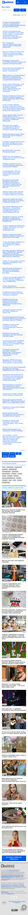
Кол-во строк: (17, 15)
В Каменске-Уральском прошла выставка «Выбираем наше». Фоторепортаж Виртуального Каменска (14, 144)
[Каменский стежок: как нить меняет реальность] (14, 792)
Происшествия (10, 467)
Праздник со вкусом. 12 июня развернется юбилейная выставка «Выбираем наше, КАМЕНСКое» (13, 219)
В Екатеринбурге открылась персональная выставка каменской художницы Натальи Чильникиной (14, 387)
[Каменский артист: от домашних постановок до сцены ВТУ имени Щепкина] (14, 697)
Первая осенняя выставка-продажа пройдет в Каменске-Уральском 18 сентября (13, 236)
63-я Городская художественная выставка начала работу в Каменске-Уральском (12, 45)
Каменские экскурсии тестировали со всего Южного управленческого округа (13, 414)
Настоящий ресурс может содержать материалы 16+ (17, 902)
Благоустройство (6, 473)
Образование (15, 471)
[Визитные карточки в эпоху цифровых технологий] (14, 549)
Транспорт (14, 473)
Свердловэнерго (6, 482)
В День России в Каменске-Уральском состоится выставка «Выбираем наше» (14, 157)
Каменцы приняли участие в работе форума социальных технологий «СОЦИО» (13, 165)
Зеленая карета (6, 727)
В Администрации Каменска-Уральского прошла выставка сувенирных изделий (13, 293)
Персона (20, 473)
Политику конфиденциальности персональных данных (13, 886)
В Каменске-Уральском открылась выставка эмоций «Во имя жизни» (13, 334)
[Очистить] (23, 10)
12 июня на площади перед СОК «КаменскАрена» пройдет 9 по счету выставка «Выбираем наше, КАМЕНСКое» (14, 279)
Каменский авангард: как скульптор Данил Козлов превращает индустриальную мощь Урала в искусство (14, 780)
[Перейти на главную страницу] (8, 2)
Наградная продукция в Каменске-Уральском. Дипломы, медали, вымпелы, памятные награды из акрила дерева (13, 662)
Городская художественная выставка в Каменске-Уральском (12, 311)
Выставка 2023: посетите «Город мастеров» (11, 151)
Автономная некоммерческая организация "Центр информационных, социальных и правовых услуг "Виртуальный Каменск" (12, 876)
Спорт (15, 480)
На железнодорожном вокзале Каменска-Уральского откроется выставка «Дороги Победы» (14, 318)
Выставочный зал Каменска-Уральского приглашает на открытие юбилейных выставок (13, 270)
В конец (12, 456)
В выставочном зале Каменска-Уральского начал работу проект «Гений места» (14, 69)
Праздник (10, 475)
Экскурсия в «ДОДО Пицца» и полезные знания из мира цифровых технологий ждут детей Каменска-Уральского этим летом (13, 637)
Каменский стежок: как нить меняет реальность (12, 803)
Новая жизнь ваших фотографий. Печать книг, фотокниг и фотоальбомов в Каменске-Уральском (13, 511)
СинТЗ (4, 467)
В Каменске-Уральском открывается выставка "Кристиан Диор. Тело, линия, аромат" (13, 423)
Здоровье (16, 475)
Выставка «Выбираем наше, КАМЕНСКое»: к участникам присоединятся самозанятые (13, 361)
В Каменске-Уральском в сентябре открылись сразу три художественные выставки (14, 62)
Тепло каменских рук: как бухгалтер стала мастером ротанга (14, 827)
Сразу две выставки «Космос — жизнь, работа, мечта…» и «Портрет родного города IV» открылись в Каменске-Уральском (14, 118)
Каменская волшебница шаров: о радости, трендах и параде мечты (14, 755)
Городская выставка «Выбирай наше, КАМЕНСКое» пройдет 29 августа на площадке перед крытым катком (13, 343)
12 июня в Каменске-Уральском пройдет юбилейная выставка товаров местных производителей (14, 228)
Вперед (5, 456)
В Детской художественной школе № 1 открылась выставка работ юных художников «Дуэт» (14, 401)
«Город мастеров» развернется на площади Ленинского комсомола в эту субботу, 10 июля (14, 244)
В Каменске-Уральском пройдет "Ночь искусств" (14, 407)
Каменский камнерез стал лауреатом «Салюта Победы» (13, 430)
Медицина (5, 480)
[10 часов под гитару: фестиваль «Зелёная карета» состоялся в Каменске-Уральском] (14, 721)
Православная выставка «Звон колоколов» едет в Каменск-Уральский (13, 135)
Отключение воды (7, 471)
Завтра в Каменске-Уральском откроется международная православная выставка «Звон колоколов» (13, 98)
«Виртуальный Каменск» (14, 870)
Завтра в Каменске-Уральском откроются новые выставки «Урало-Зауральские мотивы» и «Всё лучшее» (13, 54)
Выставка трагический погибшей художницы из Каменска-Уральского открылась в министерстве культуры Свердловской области (12, 183)
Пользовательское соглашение (9, 885)
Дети (10, 480)
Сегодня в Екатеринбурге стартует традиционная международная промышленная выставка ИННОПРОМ (14, 24)
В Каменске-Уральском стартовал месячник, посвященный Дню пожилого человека (13, 327)
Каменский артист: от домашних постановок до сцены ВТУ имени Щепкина (14, 709)
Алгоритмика (5, 630)
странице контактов (5, 879)
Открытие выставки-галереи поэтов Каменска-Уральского (13, 394)
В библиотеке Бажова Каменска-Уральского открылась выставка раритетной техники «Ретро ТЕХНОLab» (12, 302)
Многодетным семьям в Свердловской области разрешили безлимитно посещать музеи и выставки (12, 127)
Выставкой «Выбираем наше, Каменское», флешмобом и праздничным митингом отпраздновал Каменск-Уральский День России (13, 209)
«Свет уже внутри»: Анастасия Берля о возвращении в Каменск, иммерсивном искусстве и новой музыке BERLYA (13, 851)
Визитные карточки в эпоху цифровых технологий (13, 561)
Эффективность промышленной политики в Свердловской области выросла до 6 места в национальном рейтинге (14, 77)
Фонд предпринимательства (9, 478)
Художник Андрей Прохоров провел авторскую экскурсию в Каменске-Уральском (13, 200)
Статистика (5, 469)
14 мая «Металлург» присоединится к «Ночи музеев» (14, 286)
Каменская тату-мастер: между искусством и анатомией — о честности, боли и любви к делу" (13, 685)
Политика (19, 478)
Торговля (20, 480)
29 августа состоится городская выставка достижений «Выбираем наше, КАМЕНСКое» (14, 368)
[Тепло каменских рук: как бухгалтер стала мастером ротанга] (14, 815)
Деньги (4, 475)
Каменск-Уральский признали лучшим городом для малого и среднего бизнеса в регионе (13, 193)
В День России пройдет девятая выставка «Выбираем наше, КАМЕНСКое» (14, 262)
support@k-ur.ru (10, 893)
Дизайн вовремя (13, 469)
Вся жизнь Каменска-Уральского (14, 858)
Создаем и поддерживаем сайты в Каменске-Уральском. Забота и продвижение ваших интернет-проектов (11, 586)
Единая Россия (18, 467)
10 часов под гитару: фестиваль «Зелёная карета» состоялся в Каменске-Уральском (14, 732)
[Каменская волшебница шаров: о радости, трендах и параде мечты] (14, 744)
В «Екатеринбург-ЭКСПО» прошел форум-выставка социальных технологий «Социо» (12, 173)
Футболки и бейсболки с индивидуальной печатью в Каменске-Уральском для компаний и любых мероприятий (14, 611)
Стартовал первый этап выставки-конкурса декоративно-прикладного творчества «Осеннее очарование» (12, 352)
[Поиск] (17, 10)
